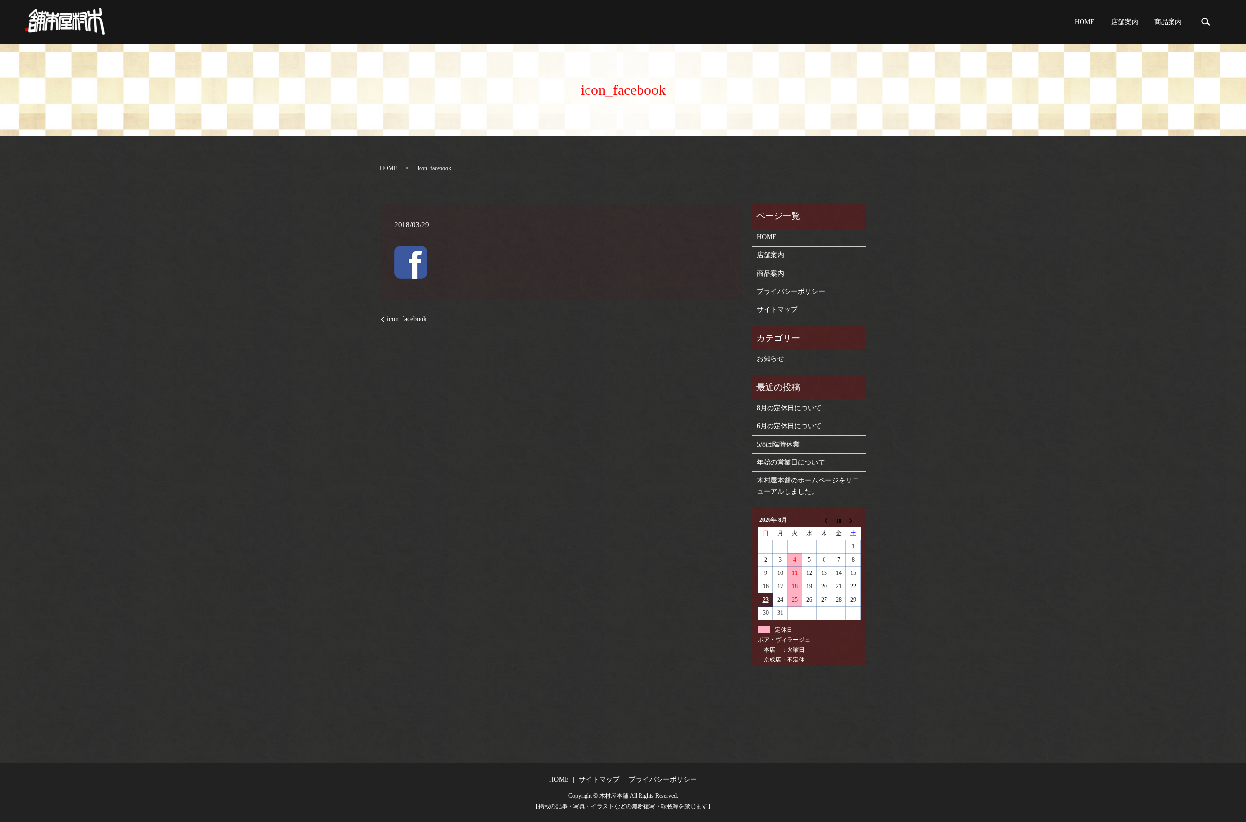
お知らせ (770, 358)
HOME (1085, 22)
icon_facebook (407, 318)
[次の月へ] (853, 520)
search (1205, 22)
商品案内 (1168, 22)
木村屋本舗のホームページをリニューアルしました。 (808, 486)
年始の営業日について (791, 462)
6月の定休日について (789, 425)
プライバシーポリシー (791, 291)
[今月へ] (838, 520)
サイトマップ (777, 309)
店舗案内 (1124, 22)
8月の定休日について (789, 407)
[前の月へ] (824, 520)
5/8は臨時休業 (778, 444)
